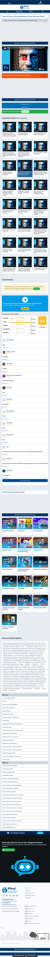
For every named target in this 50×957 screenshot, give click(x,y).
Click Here (43, 75)
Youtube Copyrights (32, 916)
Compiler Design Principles (9, 753)
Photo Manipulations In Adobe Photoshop (27, 20)
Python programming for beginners (11, 788)
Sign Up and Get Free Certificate (15, 111)
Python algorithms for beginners (10, 814)
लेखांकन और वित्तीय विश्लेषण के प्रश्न (9, 827)
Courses (27, 890)
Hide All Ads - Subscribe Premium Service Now (25, 43)
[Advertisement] (25, 32)
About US (29, 913)
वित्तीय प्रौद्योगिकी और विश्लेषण (8, 775)
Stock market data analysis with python (12, 801)
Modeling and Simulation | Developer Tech (12, 724)
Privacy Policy (30, 911)
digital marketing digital (8, 740)
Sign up (41, 3)
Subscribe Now (9, 850)
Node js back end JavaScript (10, 908)
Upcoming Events (30, 895)
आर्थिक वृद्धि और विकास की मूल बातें (9, 772)
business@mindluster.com (9, 901)
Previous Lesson (25, 104)
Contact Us (29, 908)
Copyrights (29, 918)
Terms (28, 921)
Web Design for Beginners (9, 707)
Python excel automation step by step (12, 804)
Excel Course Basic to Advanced (10, 717)
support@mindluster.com (9, 904)
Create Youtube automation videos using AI (13, 730)
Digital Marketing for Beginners (10, 824)
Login (9, 3)
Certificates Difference (33, 923)
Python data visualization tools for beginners (13, 795)
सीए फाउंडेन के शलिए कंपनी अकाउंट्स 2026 (11, 778)
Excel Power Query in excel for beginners (12, 746)
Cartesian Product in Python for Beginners (13, 798)
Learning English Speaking (9, 698)
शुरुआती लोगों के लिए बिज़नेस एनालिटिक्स (10, 733)
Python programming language (10, 704)
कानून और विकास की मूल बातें (8, 769)
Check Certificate (31, 906)
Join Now (40, 833)
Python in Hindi (6, 759)
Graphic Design (12, 20)
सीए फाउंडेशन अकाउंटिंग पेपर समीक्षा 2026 (10, 782)
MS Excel (5, 701)
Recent (31, 11)
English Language (7, 711)
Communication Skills (8, 714)
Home (5, 20)
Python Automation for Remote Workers (12, 820)
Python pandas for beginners (9, 791)
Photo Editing (6, 720)
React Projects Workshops (9, 906)
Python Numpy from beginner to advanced (13, 807)
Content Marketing (7, 727)
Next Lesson (24, 107)
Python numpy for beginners (9, 817)
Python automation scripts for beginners (12, 749)
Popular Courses (30, 893)
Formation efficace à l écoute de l (10, 736)
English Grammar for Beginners (10, 743)
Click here (36, 288)
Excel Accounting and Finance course (11, 756)
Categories (19, 11)
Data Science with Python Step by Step (12, 811)
